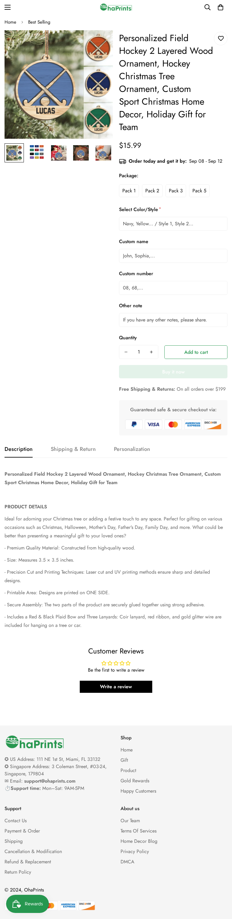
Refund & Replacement (28, 861)
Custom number (136, 273)
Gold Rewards (135, 780)
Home (10, 22)
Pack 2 (152, 190)
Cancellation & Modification (33, 851)
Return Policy (18, 871)
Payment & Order (22, 830)
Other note (130, 305)
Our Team (130, 820)
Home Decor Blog (139, 841)
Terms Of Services (138, 830)
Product (128, 770)
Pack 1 (129, 190)
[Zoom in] (100, 43)
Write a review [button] (116, 686)
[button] (220, 7)
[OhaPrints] (116, 7)
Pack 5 (199, 190)
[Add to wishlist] (220, 38)
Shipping (14, 841)
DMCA (127, 861)
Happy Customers (138, 790)
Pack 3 (176, 190)
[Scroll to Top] (220, 886)
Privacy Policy (135, 851)
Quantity (128, 337)
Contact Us (16, 820)
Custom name (133, 241)
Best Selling (39, 22)
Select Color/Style (139, 209)
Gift (124, 760)
